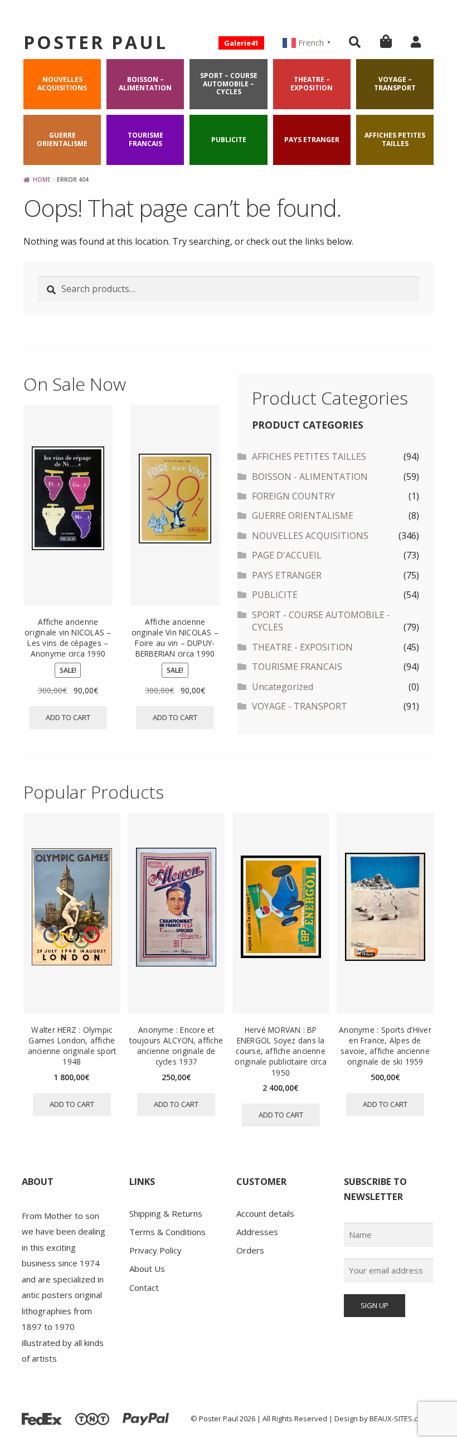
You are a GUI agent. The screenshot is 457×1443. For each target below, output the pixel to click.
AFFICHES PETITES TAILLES (394, 139)
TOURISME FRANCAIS (145, 139)
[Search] (355, 42)
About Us (147, 1268)
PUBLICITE (228, 139)
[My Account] (416, 42)
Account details (265, 1213)
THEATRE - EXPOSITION (302, 647)
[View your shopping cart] (386, 41)
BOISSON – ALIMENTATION (145, 83)
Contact (144, 1287)
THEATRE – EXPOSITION (311, 83)
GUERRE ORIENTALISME (62, 139)
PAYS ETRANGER (311, 139)
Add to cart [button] (68, 717)
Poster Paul (95, 42)
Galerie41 (241, 43)
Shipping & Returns (165, 1213)
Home (42, 179)
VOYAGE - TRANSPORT (299, 706)
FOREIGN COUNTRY (293, 496)
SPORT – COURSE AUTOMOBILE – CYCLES (228, 83)
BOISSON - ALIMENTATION (310, 476)
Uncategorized (282, 687)
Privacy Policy (155, 1250)
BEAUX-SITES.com (399, 1418)
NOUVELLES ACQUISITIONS (62, 83)
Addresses (257, 1231)
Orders (250, 1250)
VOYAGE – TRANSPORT (395, 83)
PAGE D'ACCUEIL (287, 555)
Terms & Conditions (167, 1231)
